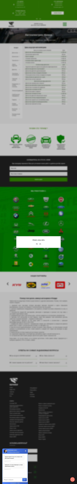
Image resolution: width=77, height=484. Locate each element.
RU (37, 244)
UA (40, 244)
